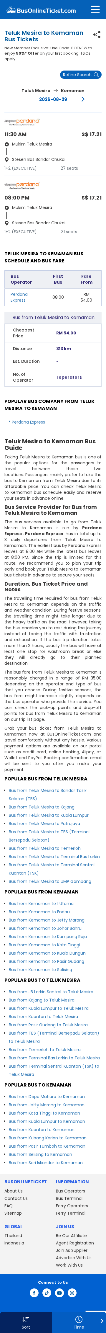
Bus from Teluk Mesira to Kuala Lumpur (49, 815)
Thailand (13, 1236)
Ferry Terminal (70, 1213)
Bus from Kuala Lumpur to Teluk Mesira (49, 1008)
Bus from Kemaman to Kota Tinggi (44, 945)
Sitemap (13, 1213)
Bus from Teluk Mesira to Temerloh (45, 848)
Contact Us (16, 1198)
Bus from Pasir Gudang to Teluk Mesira (48, 1025)
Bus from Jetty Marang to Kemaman (47, 1105)
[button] (26, 1322)
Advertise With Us (74, 1258)
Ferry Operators (72, 1206)
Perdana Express (19, 297)
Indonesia (14, 1243)
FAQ (8, 1206)
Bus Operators (70, 1191)
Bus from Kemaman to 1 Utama (41, 903)
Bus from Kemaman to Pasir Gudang (46, 961)
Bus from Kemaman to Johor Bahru (45, 928)
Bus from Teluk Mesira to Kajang (41, 807)
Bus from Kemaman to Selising (40, 970)
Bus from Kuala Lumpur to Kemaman (47, 1121)
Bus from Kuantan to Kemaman (41, 1130)
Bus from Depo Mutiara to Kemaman (47, 1097)
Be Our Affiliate (71, 1236)
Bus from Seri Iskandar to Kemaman (46, 1163)
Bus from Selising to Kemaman (40, 1154)
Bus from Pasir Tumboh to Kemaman (47, 1146)
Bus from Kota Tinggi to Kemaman (44, 1113)
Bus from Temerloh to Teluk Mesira (45, 1050)
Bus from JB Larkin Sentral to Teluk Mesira (51, 992)
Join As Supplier (71, 1250)
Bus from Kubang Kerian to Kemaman (48, 1138)
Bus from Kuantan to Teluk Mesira (43, 1017)
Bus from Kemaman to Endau (39, 912)
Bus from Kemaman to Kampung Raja (48, 937)
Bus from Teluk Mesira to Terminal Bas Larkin (54, 857)
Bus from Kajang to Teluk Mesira (41, 1000)
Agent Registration (75, 1243)
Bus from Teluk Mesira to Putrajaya (44, 823)
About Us (13, 1191)
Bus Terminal (69, 1198)
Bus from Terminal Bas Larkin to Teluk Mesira (54, 1058)
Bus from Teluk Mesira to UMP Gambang (50, 881)
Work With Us (69, 1265)
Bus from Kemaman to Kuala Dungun (47, 953)
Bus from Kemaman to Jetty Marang (47, 920)
